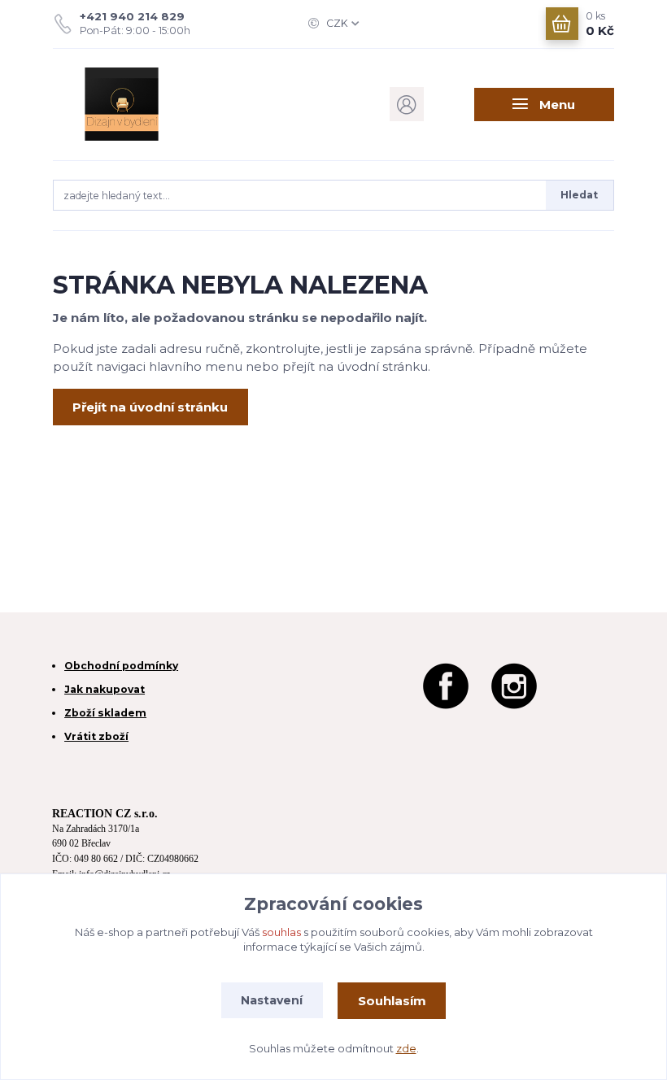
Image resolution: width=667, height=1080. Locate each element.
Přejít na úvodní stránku (150, 407)
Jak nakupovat (104, 689)
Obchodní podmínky (121, 666)
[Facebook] (446, 684)
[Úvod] (137, 104)
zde (406, 1048)
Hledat (579, 195)
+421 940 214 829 (132, 16)
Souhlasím (392, 1000)
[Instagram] (514, 684)
